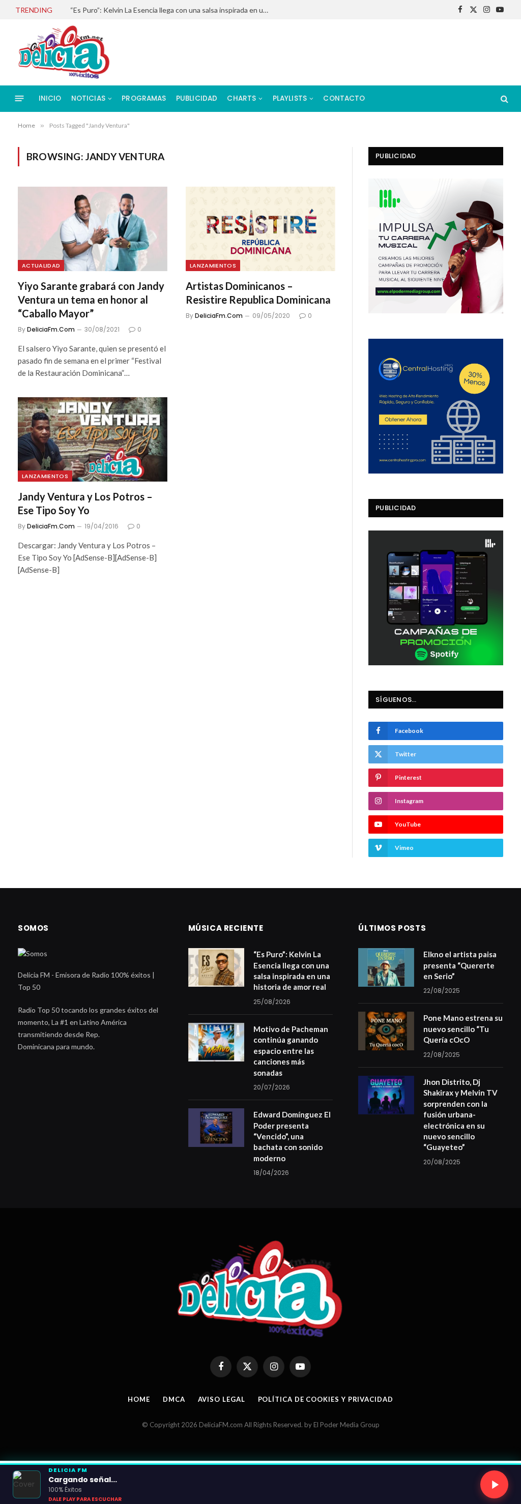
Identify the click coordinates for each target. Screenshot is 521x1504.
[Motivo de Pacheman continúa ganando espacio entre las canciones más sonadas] (216, 1042)
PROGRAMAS (144, 98)
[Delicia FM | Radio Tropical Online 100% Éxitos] (64, 52)
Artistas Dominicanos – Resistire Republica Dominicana (258, 293)
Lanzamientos (213, 265)
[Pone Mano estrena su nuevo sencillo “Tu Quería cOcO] (386, 1031)
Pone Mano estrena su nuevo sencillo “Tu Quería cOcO (463, 1028)
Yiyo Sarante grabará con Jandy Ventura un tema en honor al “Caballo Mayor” (91, 299)
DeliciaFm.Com (51, 329)
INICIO (50, 98)
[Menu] (19, 98)
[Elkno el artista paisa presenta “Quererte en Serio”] (386, 967)
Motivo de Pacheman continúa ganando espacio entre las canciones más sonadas (172, 10)
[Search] (503, 98)
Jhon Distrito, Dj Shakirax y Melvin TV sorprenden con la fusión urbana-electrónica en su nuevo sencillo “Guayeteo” (460, 1114)
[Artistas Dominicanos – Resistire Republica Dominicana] (260, 229)
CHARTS (241, 98)
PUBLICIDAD (197, 98)
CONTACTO (344, 98)
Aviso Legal (221, 1399)
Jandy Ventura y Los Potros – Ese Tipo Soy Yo (85, 503)
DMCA (174, 1399)
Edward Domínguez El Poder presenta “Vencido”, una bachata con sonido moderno (292, 1136)
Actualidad (41, 265)
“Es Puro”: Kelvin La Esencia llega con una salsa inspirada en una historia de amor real (291, 970)
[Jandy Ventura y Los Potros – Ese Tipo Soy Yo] (92, 439)
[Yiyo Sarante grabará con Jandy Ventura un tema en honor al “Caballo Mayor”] (92, 229)
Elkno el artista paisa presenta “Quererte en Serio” (460, 965)
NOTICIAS (88, 98)
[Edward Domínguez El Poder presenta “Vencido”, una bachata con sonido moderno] (216, 1127)
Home (139, 1399)
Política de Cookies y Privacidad (325, 1399)
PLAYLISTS (290, 98)
